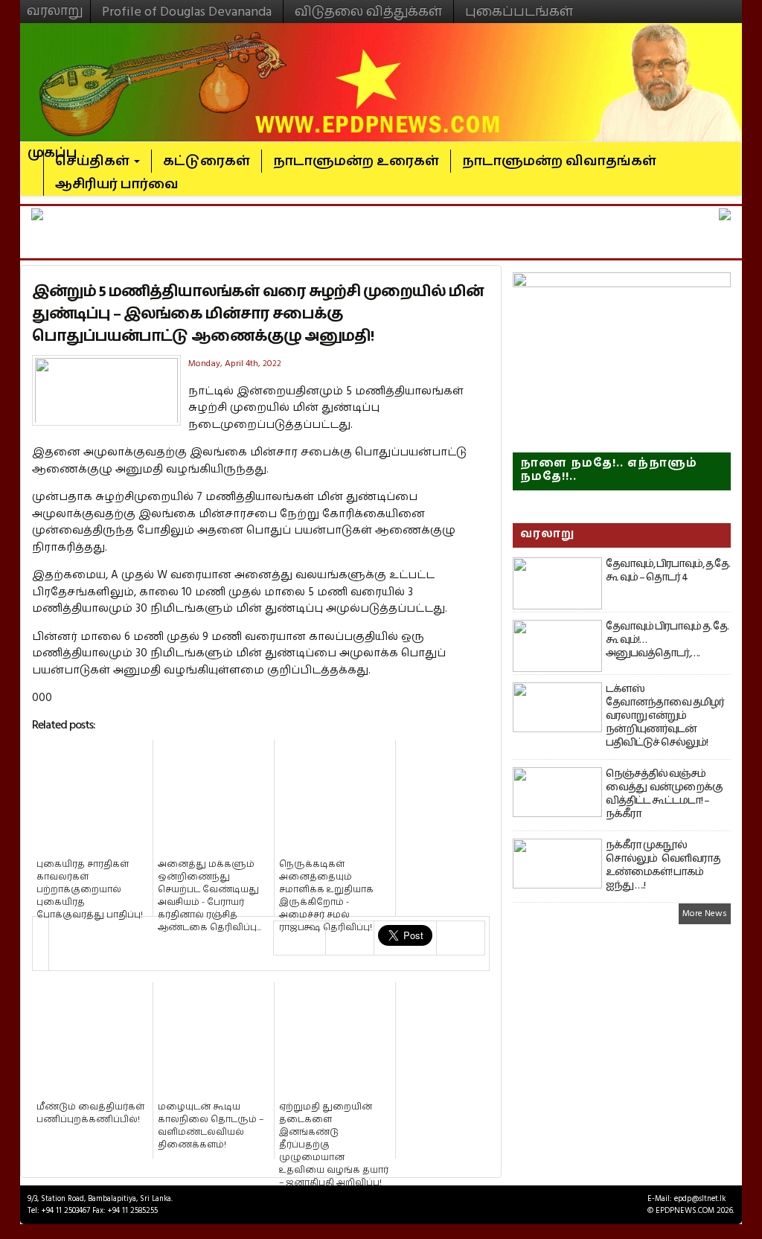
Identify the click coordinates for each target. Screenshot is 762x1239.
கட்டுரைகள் (206, 161)
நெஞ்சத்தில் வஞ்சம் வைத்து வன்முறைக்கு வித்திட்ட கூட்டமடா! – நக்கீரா (664, 794)
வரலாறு (55, 4)
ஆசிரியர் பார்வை (117, 184)
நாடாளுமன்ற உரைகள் (356, 161)
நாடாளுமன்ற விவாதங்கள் (559, 161)
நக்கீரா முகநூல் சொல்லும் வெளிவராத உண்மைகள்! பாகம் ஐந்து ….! (663, 865)
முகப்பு (52, 147)
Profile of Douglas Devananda (187, 11)
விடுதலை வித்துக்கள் (368, 11)
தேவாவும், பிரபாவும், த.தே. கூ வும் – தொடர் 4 (668, 571)
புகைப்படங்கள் (519, 11)
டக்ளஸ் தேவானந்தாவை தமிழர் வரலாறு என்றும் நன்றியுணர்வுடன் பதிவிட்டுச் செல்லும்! (665, 716)
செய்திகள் (93, 161)
